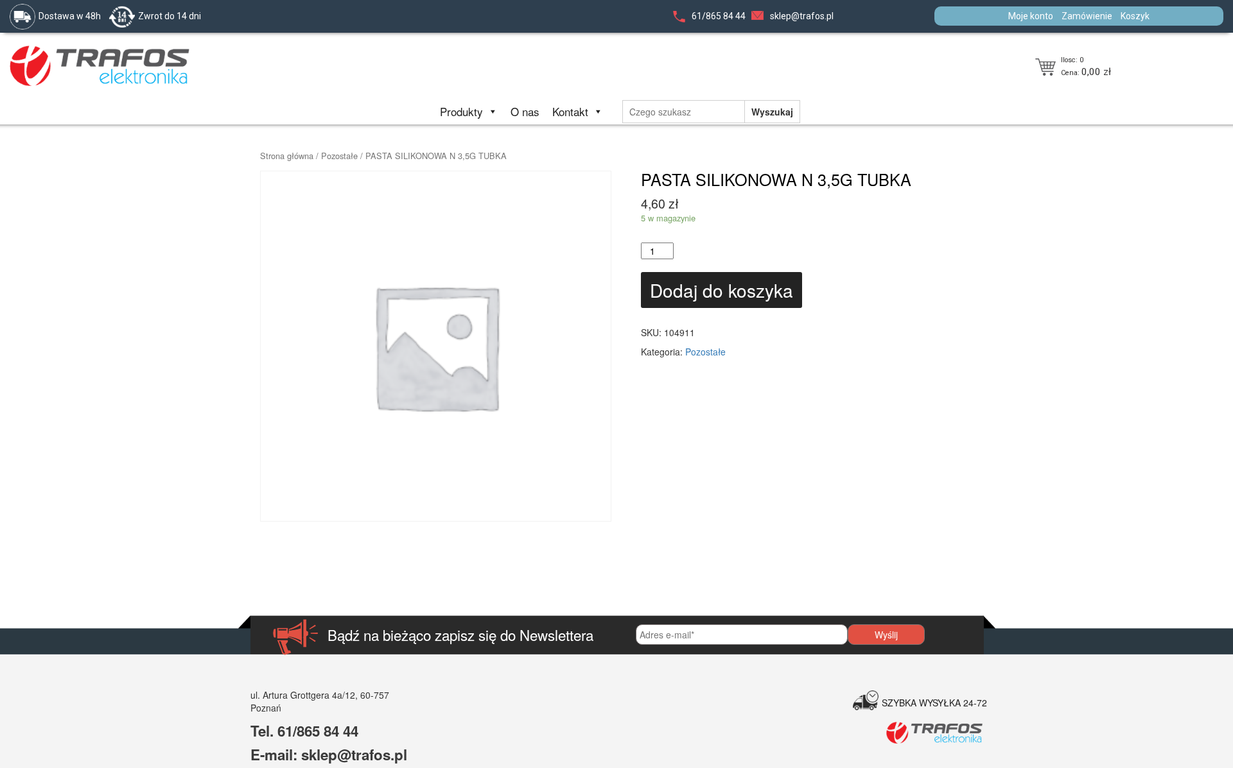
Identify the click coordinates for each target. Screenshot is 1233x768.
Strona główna (286, 155)
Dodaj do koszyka (721, 290)
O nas (525, 111)
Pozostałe (339, 155)
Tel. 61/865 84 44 (304, 731)
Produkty (461, 111)
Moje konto (1030, 16)
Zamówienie (1087, 16)
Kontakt (570, 111)
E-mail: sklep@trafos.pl (328, 754)
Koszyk (1135, 16)
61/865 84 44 (719, 16)
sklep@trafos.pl (802, 16)
